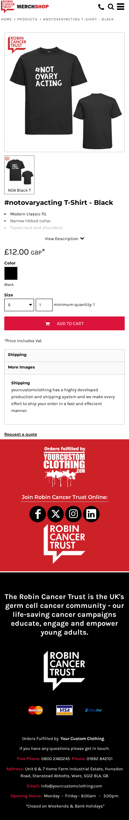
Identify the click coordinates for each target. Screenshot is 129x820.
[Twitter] (55, 514)
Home (6, 19)
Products (27, 19)
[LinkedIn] (91, 514)
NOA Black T (19, 190)
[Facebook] (37, 514)
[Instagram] (73, 514)
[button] (111, 6)
